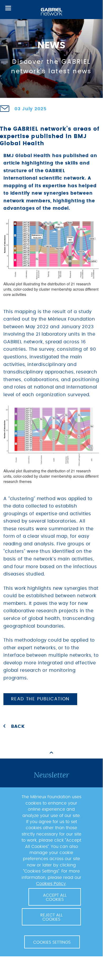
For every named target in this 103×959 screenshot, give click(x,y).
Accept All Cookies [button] (55, 897)
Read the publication (40, 699)
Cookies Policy (51, 884)
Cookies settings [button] (52, 942)
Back (17, 726)
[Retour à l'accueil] (51, 12)
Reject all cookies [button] (51, 917)
